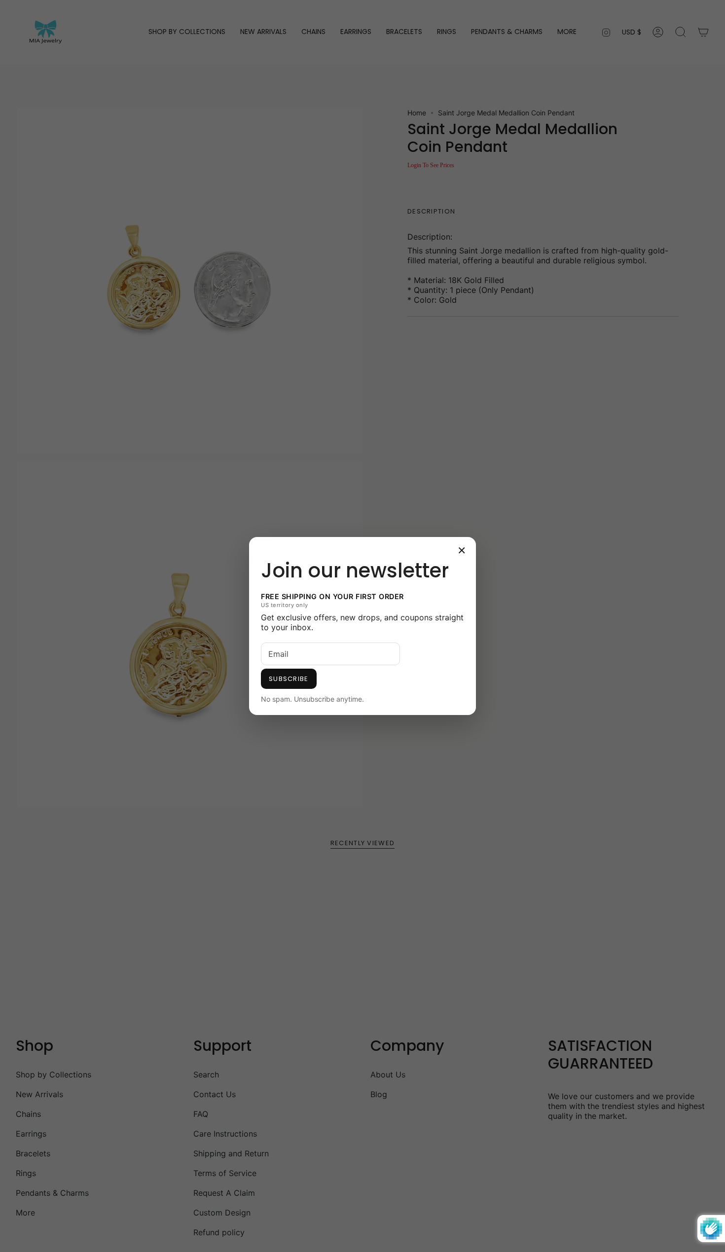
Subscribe (289, 678)
